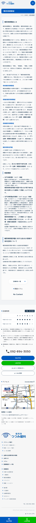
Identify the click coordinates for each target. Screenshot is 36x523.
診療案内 (26, 15)
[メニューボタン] (32, 3)
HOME (22, 15)
